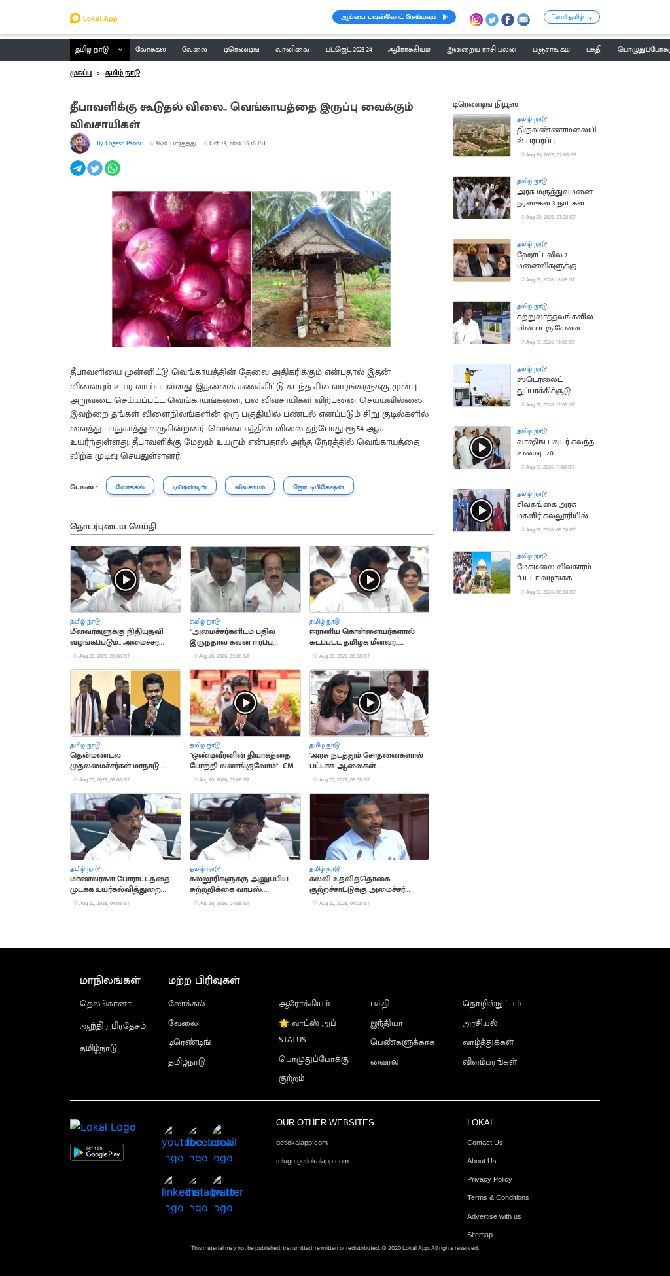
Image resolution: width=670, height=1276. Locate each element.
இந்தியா (386, 1024)
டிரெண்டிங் (189, 1043)
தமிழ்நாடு (98, 1048)
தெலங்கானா (106, 1004)
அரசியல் (480, 1024)
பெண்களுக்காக (402, 1043)
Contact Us (485, 1142)
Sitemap (480, 1235)
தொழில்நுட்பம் (492, 1004)
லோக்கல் (186, 1004)
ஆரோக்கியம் (304, 1004)
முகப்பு (81, 73)
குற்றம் (291, 1079)
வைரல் (384, 1062)
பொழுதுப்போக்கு (314, 1060)
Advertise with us (494, 1216)
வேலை (183, 1024)
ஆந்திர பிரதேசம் (113, 1026)
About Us (482, 1161)
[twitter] (96, 175)
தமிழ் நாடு (92, 50)
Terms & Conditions (498, 1197)
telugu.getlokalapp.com (312, 1161)
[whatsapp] (113, 175)
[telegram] (79, 175)
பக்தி (380, 1004)
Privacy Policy (489, 1179)
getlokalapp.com (302, 1142)
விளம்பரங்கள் (490, 1062)
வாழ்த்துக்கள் (488, 1043)
